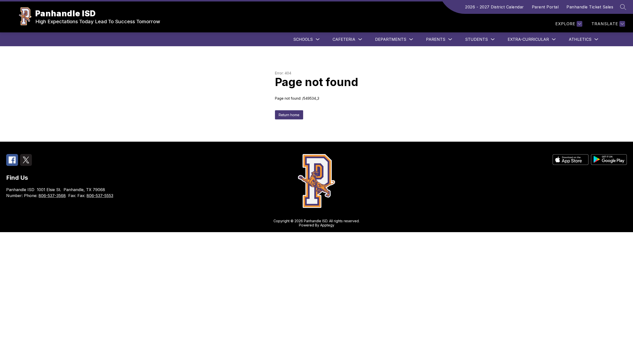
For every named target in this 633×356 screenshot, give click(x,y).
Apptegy (327, 225)
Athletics (580, 39)
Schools (303, 39)
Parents (435, 39)
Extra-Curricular (528, 39)
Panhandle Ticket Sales (589, 6)
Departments (390, 39)
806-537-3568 (52, 195)
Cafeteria (344, 39)
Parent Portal (545, 6)
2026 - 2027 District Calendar (494, 6)
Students (476, 39)
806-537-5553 (100, 195)
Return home (289, 115)
